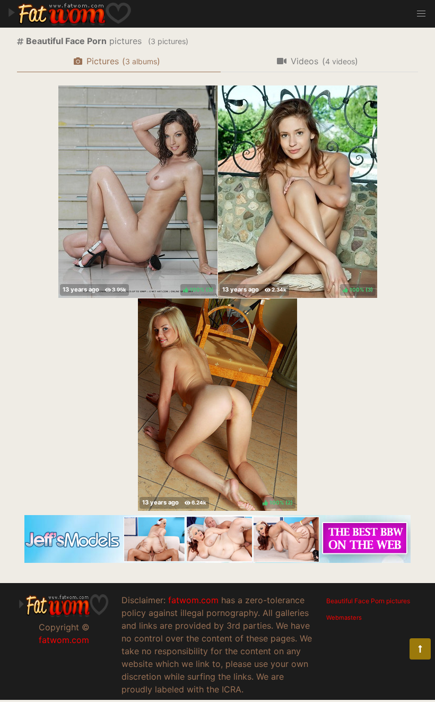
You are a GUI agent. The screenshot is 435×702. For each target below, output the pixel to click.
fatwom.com (64, 640)
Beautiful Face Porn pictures (368, 601)
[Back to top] (420, 649)
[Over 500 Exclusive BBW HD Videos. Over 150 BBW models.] (217, 559)
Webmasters (344, 617)
